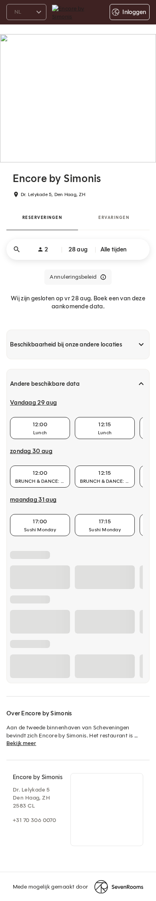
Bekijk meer (21, 743)
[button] (78, 249)
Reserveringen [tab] (42, 217)
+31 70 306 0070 (34, 820)
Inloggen (134, 12)
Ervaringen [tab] (113, 217)
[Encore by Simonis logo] (78, 12)
